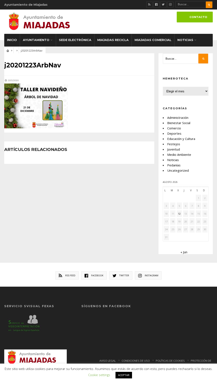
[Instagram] (170, 4)
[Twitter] (163, 4)
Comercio (174, 128)
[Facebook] (156, 4)
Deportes (174, 133)
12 (179, 213)
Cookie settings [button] (99, 375)
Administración (177, 117)
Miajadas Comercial (153, 40)
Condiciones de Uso (136, 361)
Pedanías (174, 165)
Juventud (173, 149)
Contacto (198, 17)
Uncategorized (178, 170)
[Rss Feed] (149, 4)
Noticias (185, 40)
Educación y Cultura (181, 139)
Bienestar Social (178, 123)
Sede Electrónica (75, 40)
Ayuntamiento (36, 40)
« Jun (184, 252)
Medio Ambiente (179, 154)
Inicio (12, 40)
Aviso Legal (107, 361)
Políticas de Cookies (170, 361)
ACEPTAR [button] (123, 375)
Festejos (173, 144)
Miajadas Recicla (113, 40)
